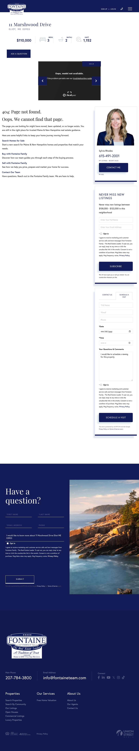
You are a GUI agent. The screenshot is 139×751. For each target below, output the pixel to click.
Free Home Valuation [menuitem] (46, 700)
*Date (101, 326)
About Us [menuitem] (71, 700)
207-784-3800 (18, 677)
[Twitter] (113, 677)
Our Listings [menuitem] (11, 708)
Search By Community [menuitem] (15, 704)
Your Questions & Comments (111, 349)
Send (19, 579)
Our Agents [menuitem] (72, 704)
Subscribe (116, 266)
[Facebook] (99, 677)
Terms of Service (114, 429)
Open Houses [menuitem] (11, 712)
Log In (113, 9)
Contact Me (113, 167)
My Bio (101, 174)
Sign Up (104, 9)
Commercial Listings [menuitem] (14, 716)
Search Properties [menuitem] (13, 700)
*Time (101, 338)
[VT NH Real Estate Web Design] (125, 733)
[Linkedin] (103, 677)
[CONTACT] (19, 54)
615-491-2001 (109, 156)
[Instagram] (118, 677)
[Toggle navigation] (130, 8)
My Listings (103, 161)
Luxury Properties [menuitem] (13, 719)
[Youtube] (108, 677)
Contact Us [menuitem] (72, 708)
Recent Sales (114, 161)
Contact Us (107, 295)
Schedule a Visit (124, 296)
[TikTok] (123, 677)
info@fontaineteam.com (64, 677)
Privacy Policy (124, 256)
